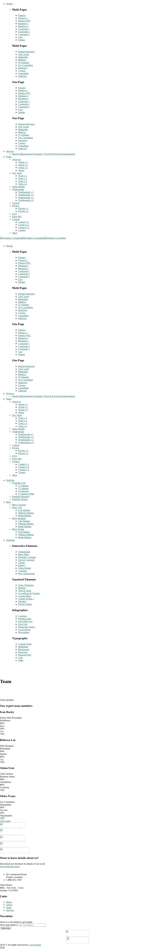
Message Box (24, 655)
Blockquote (23, 649)
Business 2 (23, 26)
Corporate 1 (24, 29)
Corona (21, 70)
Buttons (22, 588)
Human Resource (26, 51)
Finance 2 (23, 18)
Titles (20, 660)
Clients (21, 562)
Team (8, 907)
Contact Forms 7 (26, 598)
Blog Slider (23, 554)
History (21, 565)
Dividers (22, 601)
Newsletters (23, 632)
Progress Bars (24, 618)
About (9, 904)
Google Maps (24, 596)
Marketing (23, 57)
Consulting (23, 73)
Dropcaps (22, 652)
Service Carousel (26, 560)
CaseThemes (35, 945)
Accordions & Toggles (29, 593)
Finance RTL (24, 21)
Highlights (23, 646)
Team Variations (26, 585)
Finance (22, 15)
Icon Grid (22, 624)
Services (10, 910)
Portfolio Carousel (27, 557)
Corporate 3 (24, 34)
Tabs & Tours (24, 590)
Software (22, 76)
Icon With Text (25, 621)
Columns (22, 571)
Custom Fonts (24, 644)
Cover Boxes (24, 629)
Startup (21, 40)
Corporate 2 (24, 31)
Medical (22, 60)
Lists (20, 657)
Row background (26, 573)
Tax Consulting (25, 65)
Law (20, 37)
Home (9, 902)
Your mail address (8, 925)
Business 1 (23, 23)
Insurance (22, 68)
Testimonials (24, 551)
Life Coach (23, 54)
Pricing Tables (25, 604)
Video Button (24, 568)
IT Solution (23, 62)
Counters (22, 616)
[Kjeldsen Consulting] (11, 238)
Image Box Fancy (26, 627)
